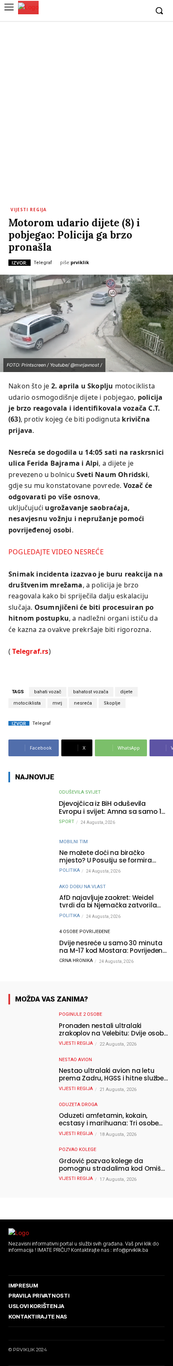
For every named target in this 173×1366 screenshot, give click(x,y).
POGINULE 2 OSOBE (80, 1014)
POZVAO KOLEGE (77, 1149)
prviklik (80, 262)
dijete (126, 692)
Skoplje (112, 703)
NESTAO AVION (75, 1059)
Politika (69, 870)
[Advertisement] (86, 111)
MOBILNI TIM (73, 841)
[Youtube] (141, 11)
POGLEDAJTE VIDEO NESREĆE (56, 551)
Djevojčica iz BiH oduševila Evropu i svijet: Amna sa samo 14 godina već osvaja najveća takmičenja (112, 807)
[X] (128, 11)
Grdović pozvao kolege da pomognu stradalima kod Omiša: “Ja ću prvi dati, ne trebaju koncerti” (113, 1164)
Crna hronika (76, 960)
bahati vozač (47, 692)
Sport (66, 821)
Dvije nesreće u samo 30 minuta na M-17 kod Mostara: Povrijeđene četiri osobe (112, 946)
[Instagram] (115, 11)
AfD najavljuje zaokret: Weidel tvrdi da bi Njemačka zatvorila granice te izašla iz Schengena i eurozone (109, 901)
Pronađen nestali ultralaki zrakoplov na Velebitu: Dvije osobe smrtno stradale (113, 1029)
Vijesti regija (28, 209)
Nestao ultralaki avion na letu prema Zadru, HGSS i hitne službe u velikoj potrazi (111, 1074)
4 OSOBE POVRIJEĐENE (84, 931)
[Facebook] (102, 11)
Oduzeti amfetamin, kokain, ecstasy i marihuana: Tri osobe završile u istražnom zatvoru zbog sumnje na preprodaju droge (113, 1119)
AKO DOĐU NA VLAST (82, 886)
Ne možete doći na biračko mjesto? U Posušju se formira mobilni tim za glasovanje (105, 856)
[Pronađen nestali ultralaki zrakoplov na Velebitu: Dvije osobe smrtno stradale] (29, 1030)
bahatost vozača (90, 692)
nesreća (83, 703)
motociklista (27, 703)
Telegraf (43, 262)
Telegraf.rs (30, 651)
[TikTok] (35, 1262)
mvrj (57, 703)
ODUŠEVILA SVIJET (80, 792)
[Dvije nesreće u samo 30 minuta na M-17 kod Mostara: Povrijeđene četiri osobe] (29, 947)
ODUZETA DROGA (78, 1104)
